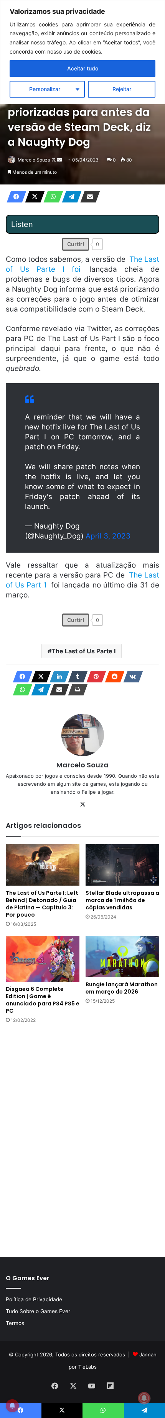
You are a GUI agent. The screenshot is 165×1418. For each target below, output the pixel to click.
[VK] (131, 676)
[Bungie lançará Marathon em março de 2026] (122, 956)
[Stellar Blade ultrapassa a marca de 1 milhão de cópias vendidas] (122, 865)
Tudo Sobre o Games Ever (38, 1311)
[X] (32, 196)
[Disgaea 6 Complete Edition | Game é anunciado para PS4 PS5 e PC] (42, 959)
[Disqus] (82, 1139)
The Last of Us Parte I (83, 651)
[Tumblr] (75, 676)
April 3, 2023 (108, 536)
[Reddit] (112, 676)
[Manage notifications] (144, 1398)
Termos (15, 1323)
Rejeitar (121, 89)
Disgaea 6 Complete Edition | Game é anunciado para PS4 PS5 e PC (42, 1000)
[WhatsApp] (51, 196)
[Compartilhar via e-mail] (88, 196)
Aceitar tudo (82, 68)
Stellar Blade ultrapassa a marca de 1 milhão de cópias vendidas (122, 900)
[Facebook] (14, 196)
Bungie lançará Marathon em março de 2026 (122, 988)
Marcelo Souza (34, 160)
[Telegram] (69, 196)
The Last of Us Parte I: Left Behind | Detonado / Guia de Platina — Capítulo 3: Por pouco (42, 904)
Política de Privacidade (34, 1299)
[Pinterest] (94, 676)
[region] (82, 52)
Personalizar (44, 89)
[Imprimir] (75, 689)
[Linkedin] (57, 676)
